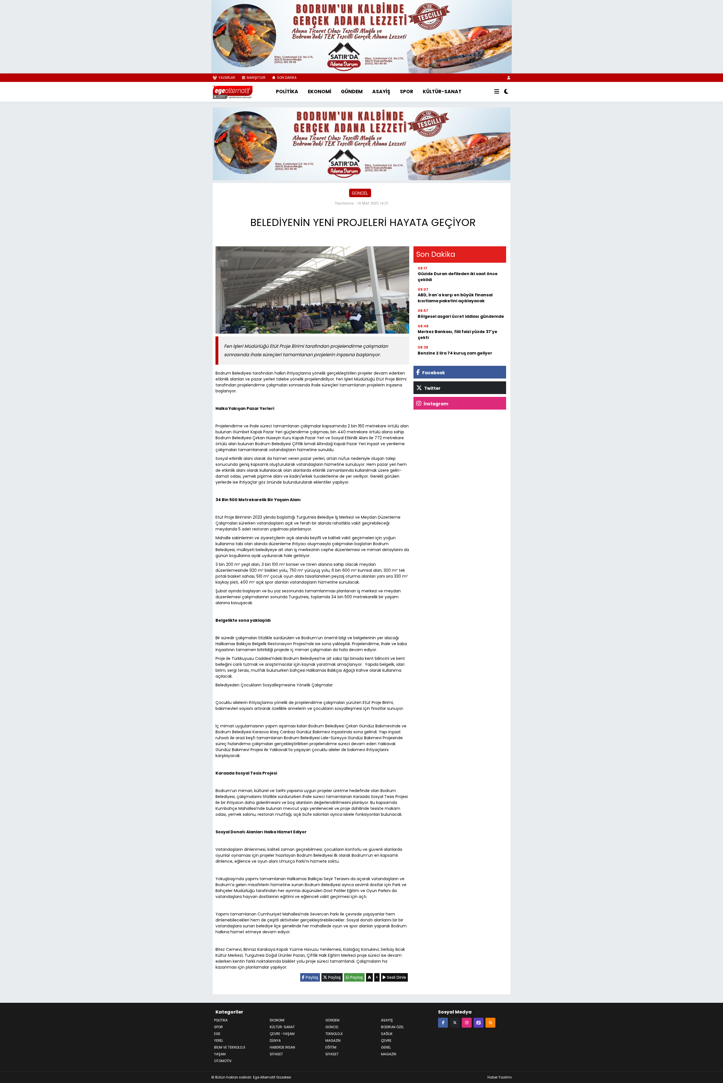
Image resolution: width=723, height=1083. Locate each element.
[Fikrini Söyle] (479, 1022)
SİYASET (332, 1054)
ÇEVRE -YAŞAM (282, 1033)
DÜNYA (275, 1040)
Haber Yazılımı (499, 1077)
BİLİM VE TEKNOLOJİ (229, 1047)
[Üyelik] (508, 77)
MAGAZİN (388, 1054)
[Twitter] (455, 1022)
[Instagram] (467, 1022)
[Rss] (490, 1022)
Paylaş (311, 977)
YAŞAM (220, 1054)
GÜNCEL (360, 193)
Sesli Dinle (396, 977)
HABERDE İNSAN (282, 1047)
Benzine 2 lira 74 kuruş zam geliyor (455, 353)
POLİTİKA (287, 91)
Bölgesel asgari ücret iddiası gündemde (461, 316)
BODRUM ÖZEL (392, 1027)
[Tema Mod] (506, 91)
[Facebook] (443, 1022)
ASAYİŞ (381, 91)
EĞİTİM (330, 1047)
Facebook (433, 373)
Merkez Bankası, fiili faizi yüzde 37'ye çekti (457, 334)
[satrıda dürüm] (361, 36)
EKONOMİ (319, 91)
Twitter (432, 388)
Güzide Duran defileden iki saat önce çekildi (458, 276)
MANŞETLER (255, 77)
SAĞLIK (387, 1033)
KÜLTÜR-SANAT (442, 91)
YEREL (218, 1040)
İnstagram (435, 404)
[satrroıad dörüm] (361, 143)
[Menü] (497, 92)
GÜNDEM (352, 91)
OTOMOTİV (223, 1060)
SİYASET (276, 1054)
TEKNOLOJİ (334, 1033)
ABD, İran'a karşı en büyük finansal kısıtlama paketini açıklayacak (455, 298)
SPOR (406, 91)
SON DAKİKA (286, 77)
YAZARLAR (226, 77)
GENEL (386, 1047)
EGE (217, 1033)
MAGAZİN (333, 1040)
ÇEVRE (386, 1040)
